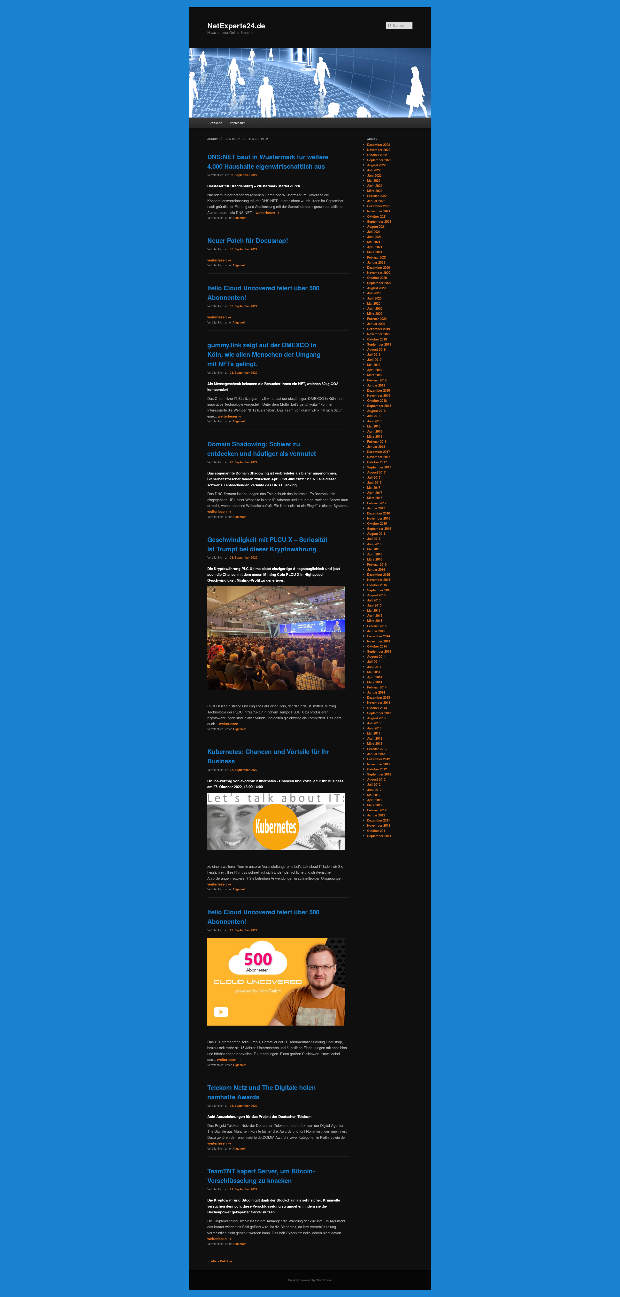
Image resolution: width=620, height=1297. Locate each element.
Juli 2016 (373, 538)
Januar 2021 (376, 262)
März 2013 (374, 743)
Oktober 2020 (377, 277)
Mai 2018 (373, 426)
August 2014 (376, 656)
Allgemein (239, 217)
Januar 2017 (376, 508)
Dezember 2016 (378, 513)
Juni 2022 (374, 175)
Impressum (238, 122)
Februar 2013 (377, 748)
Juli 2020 (373, 293)
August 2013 (376, 718)
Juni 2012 (374, 789)
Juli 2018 (373, 415)
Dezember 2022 (378, 144)
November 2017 (378, 456)
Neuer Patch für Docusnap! (247, 240)
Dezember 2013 (378, 697)
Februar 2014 (377, 687)
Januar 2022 (376, 200)
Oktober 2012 (377, 769)
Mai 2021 (373, 241)
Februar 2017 (377, 503)
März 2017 (374, 497)
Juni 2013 (374, 728)
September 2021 (379, 221)
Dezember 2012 (378, 759)
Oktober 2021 (377, 216)
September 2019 (379, 344)
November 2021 (378, 211)
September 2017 (379, 467)
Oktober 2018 (377, 400)
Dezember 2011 (378, 820)
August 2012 (376, 779)
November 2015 (378, 579)
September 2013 (379, 713)
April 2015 (374, 615)
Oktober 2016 (377, 523)
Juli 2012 (373, 784)
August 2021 (376, 226)
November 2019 (378, 334)
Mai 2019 (373, 364)
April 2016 (374, 554)
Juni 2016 (374, 544)
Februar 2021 (377, 257)
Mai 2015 (373, 610)
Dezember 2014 (378, 636)
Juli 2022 (373, 170)
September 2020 (379, 282)
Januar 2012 (376, 815)
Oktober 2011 (377, 830)
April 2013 (374, 738)
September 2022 (379, 160)
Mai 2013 (373, 733)
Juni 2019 (374, 359)
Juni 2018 (374, 421)
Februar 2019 (377, 380)
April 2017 (374, 492)
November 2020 (378, 272)
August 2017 (376, 472)
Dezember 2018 (378, 390)
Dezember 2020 (378, 267)
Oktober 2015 (377, 585)
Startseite (215, 122)
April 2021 (374, 247)
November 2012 (378, 764)
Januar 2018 (376, 446)
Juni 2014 (374, 666)
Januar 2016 (376, 569)
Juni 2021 (374, 236)
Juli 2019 (373, 354)
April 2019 (374, 369)
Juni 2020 (374, 298)
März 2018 (374, 436)
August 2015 (376, 595)
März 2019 (374, 374)
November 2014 (378, 641)
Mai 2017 (373, 487)
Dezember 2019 (378, 328)
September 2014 (379, 651)
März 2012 (374, 805)
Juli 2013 (373, 723)
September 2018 (379, 405)
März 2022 (374, 190)
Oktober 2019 (377, 339)
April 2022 (374, 185)
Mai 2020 (373, 303)
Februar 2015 (377, 626)
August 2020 (376, 287)
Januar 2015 (376, 631)
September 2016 (379, 528)
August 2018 (376, 410)
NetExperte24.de (236, 25)
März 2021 (374, 252)
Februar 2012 (377, 810)
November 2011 (378, 825)
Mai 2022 (373, 180)
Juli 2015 (373, 600)
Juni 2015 (374, 605)
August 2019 (376, 349)
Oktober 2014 (377, 646)
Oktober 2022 (377, 154)
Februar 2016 (377, 564)
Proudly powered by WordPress (310, 1280)
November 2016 (378, 518)
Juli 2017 (373, 477)
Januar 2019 (376, 385)
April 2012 (374, 800)
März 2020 (374, 313)
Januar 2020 (376, 323)
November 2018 (378, 395)
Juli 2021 (373, 231)
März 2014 (374, 682)
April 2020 (374, 308)
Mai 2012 (373, 794)
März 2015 (374, 620)
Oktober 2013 (377, 707)
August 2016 (376, 533)
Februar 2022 (377, 195)
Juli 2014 (373, 661)
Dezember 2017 (378, 451)
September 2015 (379, 590)
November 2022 (378, 149)
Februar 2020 (377, 318)
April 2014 (374, 677)
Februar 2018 (377, 441)
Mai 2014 (373, 672)
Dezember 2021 (378, 206)
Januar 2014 (376, 692)
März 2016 (374, 559)
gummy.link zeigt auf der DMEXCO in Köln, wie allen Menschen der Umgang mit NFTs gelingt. (264, 354)
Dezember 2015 (378, 574)
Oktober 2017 (377, 462)
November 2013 (378, 702)
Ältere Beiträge (219, 1261)
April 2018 (374, 431)
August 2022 (376, 165)
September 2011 (379, 835)
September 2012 (379, 774)
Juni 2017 (374, 482)
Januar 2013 (376, 753)
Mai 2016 (373, 549)
